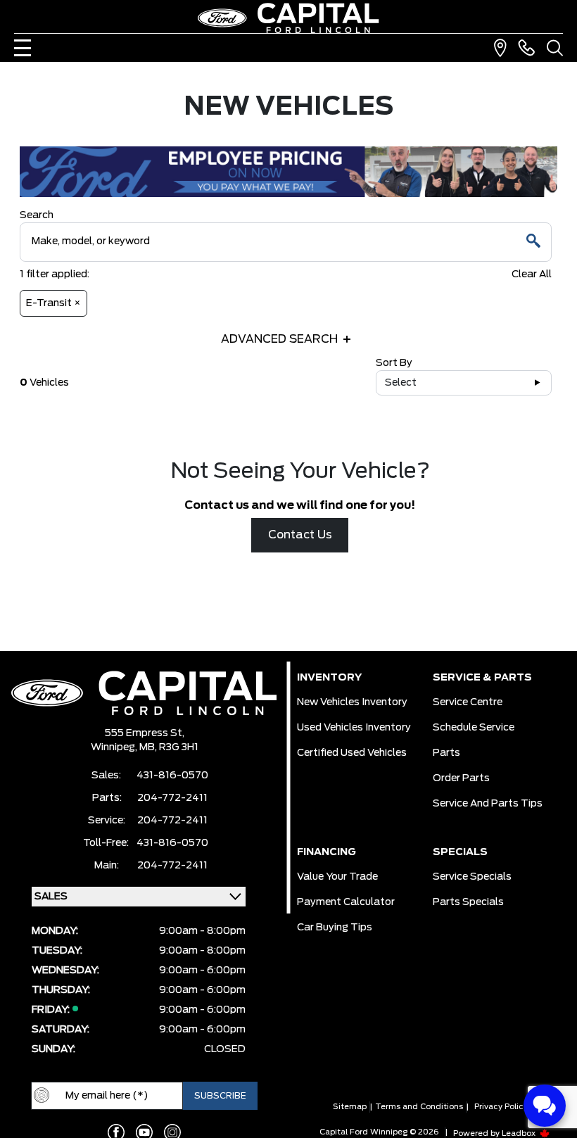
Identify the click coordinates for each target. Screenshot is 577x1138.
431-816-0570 (172, 775)
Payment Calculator (346, 902)
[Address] (500, 48)
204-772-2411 (172, 798)
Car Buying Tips (334, 927)
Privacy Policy (501, 1107)
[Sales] (526, 48)
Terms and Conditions (419, 1107)
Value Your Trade (337, 877)
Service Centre (467, 702)
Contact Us (300, 534)
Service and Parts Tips (488, 804)
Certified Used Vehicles (352, 753)
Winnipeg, (115, 747)
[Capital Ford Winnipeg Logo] (288, 18)
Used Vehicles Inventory (354, 728)
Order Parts (461, 778)
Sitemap (350, 1107)
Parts (446, 753)
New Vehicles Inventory (352, 702)
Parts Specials (468, 902)
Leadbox (520, 1133)
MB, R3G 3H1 (168, 747)
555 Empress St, (144, 733)
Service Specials (472, 877)
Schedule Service (473, 728)
